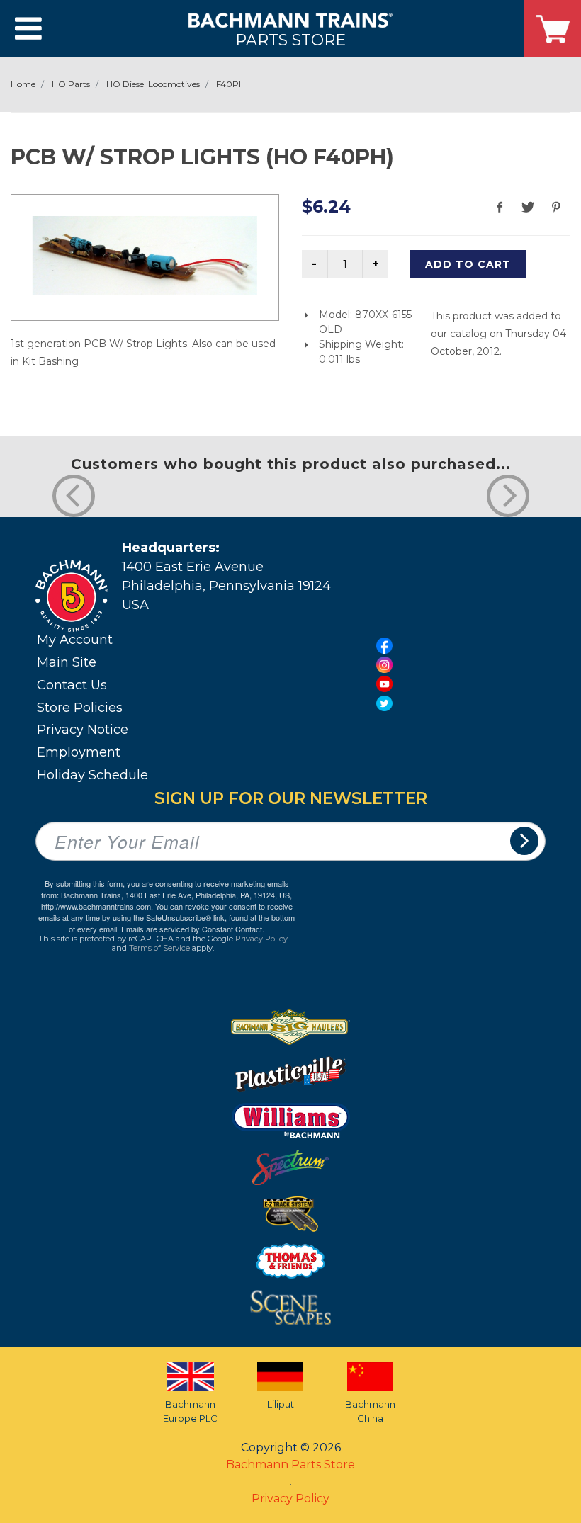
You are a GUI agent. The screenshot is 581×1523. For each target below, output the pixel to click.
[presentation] (73, 496)
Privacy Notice (82, 729)
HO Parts (71, 84)
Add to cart (468, 264)
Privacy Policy (261, 939)
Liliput (280, 1404)
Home (23, 84)
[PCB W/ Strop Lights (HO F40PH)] (144, 255)
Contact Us (72, 685)
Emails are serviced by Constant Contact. (192, 928)
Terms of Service (159, 948)
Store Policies (80, 707)
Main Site (66, 662)
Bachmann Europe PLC (190, 1411)
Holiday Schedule (92, 775)
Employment (78, 752)
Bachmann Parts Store (290, 1464)
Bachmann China (370, 1411)
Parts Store (290, 39)
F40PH (230, 84)
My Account (75, 639)
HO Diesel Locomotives (153, 84)
